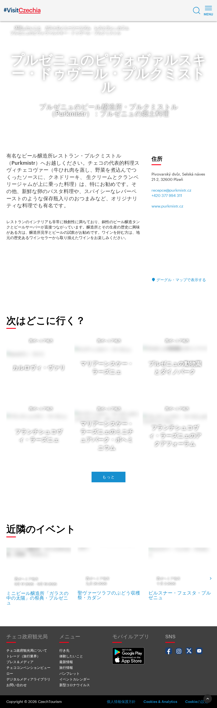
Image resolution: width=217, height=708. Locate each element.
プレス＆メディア (19, 662)
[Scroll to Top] (207, 698)
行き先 (64, 650)
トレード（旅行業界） (23, 656)
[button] (196, 10)
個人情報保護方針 (121, 701)
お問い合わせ (16, 685)
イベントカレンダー (74, 679)
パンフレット (69, 673)
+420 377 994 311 (167, 195)
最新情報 (66, 662)
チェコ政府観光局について (26, 650)
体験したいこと (27, 27)
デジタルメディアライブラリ (28, 679)
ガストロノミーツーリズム (68, 27)
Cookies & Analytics (160, 701)
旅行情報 (66, 667)
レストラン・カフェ (112, 27)
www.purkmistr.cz (167, 206)
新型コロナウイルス (74, 685)
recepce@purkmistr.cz (171, 190)
